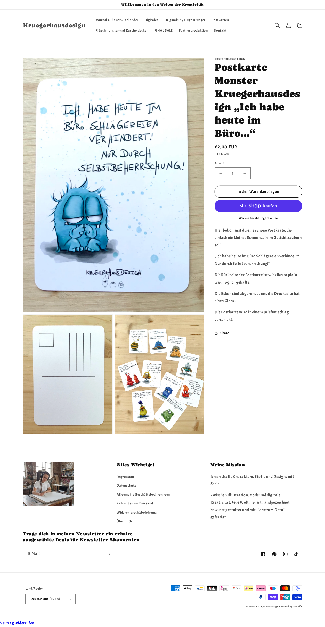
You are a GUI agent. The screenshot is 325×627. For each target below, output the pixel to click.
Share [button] (224, 333)
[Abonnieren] (108, 554)
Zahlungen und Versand (135, 503)
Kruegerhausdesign (267, 606)
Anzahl (219, 163)
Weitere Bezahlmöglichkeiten (258, 218)
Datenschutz (126, 485)
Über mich (124, 521)
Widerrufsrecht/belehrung (137, 512)
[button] (277, 25)
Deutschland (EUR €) (45, 599)
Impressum (125, 477)
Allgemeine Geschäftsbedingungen (143, 494)
